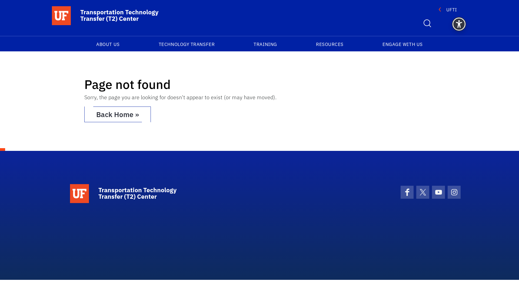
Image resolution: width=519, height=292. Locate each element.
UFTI (451, 10)
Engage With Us (402, 44)
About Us (107, 44)
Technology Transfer (187, 44)
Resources (330, 44)
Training (265, 44)
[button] (459, 24)
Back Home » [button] (117, 114)
